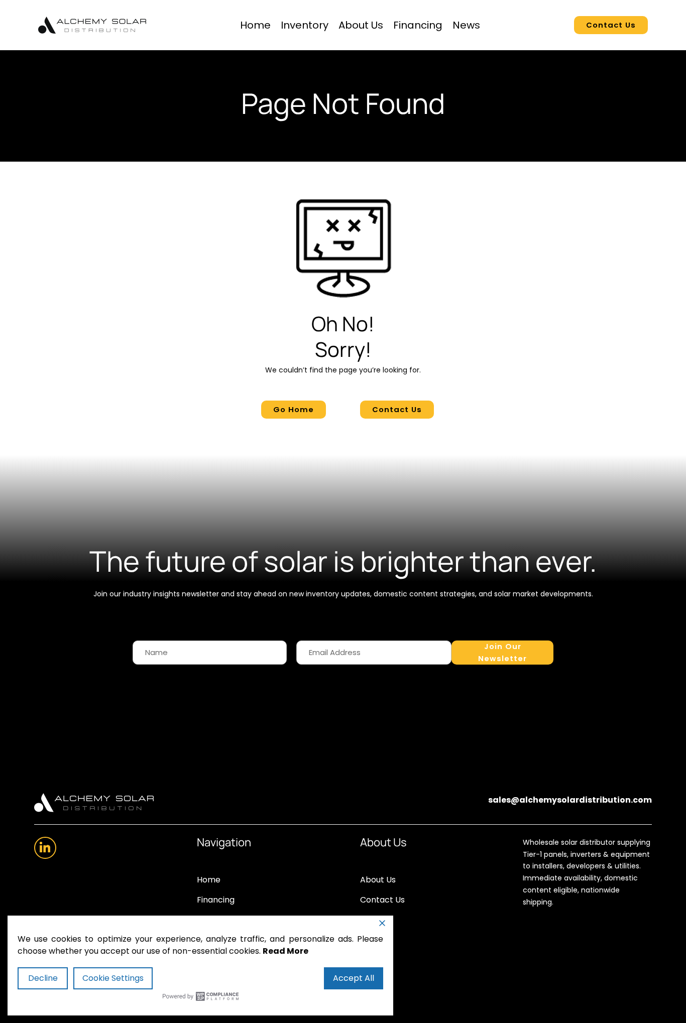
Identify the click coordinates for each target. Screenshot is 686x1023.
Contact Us (611, 25)
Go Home (293, 409)
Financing (417, 25)
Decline (43, 978)
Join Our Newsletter (502, 652)
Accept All (353, 978)
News (466, 25)
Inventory (304, 25)
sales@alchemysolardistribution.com (570, 800)
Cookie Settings (113, 978)
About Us (360, 25)
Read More (285, 951)
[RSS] (45, 848)
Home (255, 25)
